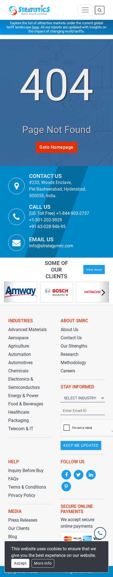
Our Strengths (74, 346)
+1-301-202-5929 (45, 220)
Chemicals (18, 370)
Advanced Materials (27, 329)
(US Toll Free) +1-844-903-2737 (59, 213)
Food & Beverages (25, 404)
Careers (68, 370)
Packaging (18, 420)
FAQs (13, 478)
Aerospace (18, 337)
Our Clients (18, 528)
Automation (19, 354)
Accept (20, 563)
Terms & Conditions (27, 487)
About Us (69, 329)
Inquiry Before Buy (26, 470)
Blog (12, 536)
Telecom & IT (20, 428)
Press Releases (22, 520)
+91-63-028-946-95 (47, 226)
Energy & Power (23, 395)
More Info (43, 563)
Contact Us (71, 337)
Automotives (20, 362)
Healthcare (18, 412)
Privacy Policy (21, 495)
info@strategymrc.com (51, 245)
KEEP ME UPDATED (80, 445)
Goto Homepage (56, 147)
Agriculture (18, 346)
